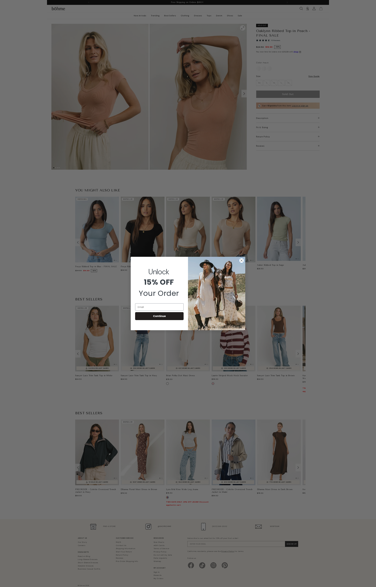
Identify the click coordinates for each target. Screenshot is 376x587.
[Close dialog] (241, 260)
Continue (159, 316)
